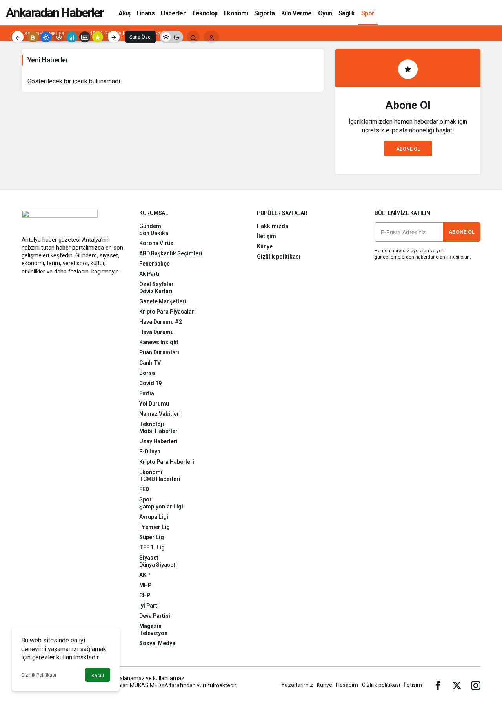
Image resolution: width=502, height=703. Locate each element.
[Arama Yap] (193, 37)
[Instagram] (475, 684)
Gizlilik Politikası (38, 675)
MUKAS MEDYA (149, 685)
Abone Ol (408, 149)
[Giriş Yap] (211, 37)
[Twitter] (457, 684)
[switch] (171, 37)
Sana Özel (140, 37)
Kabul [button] (97, 675)
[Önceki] (18, 37)
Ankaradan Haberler (55, 12)
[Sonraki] (114, 37)
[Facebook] (438, 684)
